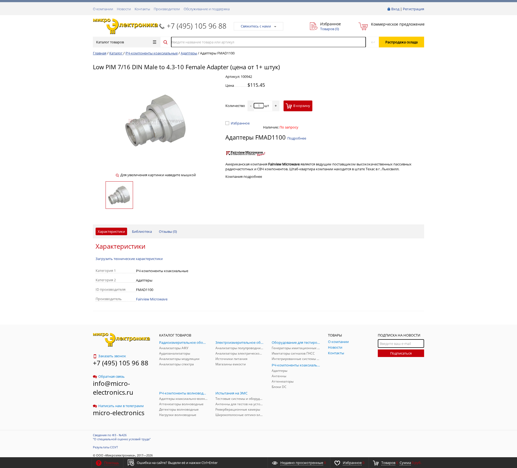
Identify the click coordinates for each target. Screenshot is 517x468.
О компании (103, 8)
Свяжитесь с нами (256, 26)
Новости (124, 8)
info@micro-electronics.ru (113, 388)
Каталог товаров (110, 42)
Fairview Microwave (151, 299)
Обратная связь (111, 376)
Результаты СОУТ (105, 447)
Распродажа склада (401, 42)
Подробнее (296, 138)
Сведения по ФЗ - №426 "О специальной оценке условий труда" (122, 437)
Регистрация (413, 8)
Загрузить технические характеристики (129, 258)
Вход (395, 8)
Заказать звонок (112, 355)
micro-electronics (118, 412)
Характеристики (111, 231)
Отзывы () (168, 231)
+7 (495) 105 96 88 (196, 26)
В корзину (301, 105)
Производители (167, 8)
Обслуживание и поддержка (207, 8)
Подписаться (401, 353)
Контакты (142, 8)
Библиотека (142, 231)
